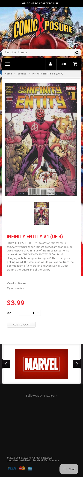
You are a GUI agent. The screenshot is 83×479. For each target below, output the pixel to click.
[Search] (77, 53)
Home (8, 73)
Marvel (22, 283)
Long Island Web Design (20, 460)
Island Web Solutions (47, 460)
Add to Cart (21, 324)
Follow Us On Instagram (41, 396)
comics (22, 73)
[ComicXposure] (41, 27)
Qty (9, 312)
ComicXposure (23, 457)
